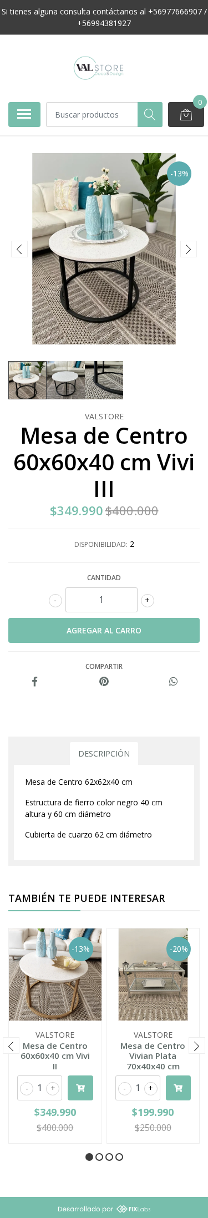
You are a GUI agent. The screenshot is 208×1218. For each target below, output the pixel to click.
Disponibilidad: (101, 544)
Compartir (104, 666)
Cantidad (104, 577)
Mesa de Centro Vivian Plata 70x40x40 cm (152, 1055)
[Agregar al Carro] (80, 1087)
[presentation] (19, 249)
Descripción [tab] (104, 753)
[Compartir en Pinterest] (104, 682)
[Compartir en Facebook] (34, 682)
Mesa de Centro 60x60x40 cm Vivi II (55, 1055)
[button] (89, 1157)
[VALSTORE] (99, 68)
